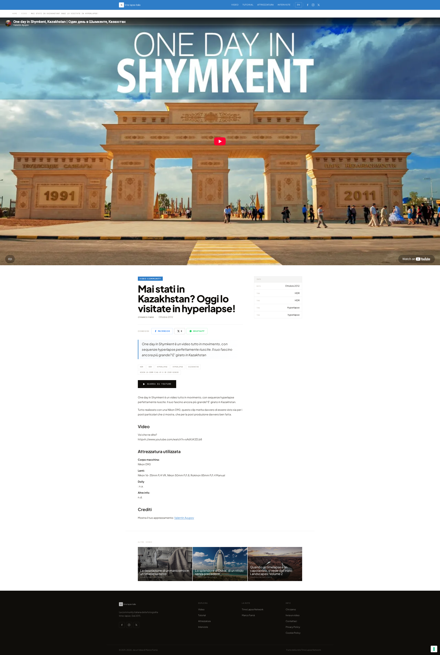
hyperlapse (178, 367)
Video (235, 4)
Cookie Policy (293, 632)
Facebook (164, 331)
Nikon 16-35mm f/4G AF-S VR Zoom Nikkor (159, 372)
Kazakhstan (193, 367)
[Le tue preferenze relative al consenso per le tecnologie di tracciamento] (434, 649)
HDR (141, 367)
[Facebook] (307, 4)
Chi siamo (291, 609)
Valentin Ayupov (184, 517)
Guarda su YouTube (159, 384)
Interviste (284, 4)
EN (298, 4)
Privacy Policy (293, 627)
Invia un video (293, 615)
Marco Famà (147, 317)
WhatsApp (199, 331)
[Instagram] (313, 4)
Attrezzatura (265, 4)
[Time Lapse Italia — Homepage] (131, 5)
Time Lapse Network (252, 609)
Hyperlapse (162, 367)
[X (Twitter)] (318, 4)
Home (14, 13)
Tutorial (248, 4)
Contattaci (291, 621)
